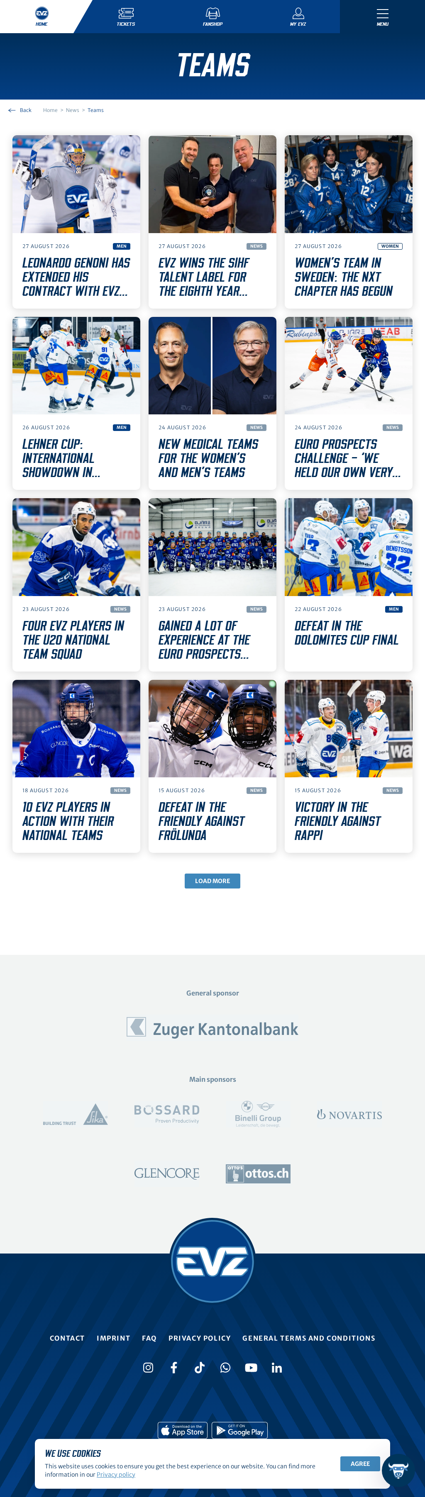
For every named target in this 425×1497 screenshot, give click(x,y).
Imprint (113, 1338)
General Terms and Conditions (308, 1338)
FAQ (149, 1338)
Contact (67, 1338)
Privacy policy (200, 1338)
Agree (360, 1464)
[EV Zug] (212, 1261)
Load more (212, 881)
